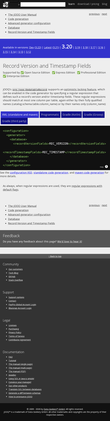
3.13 (20, 52)
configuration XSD (21, 172)
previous (94, 14)
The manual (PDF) (17, 371)
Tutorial (12, 360)
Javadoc (12, 375)
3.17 (93, 47)
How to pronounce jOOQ (20, 396)
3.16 (100, 47)
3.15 (5, 52)
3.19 (77, 47)
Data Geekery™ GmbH (54, 409)
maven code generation (89, 172)
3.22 (37, 47)
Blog (104, 4)
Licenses (13, 325)
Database (14, 27)
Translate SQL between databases (25, 389)
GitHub (12, 276)
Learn (71, 4)
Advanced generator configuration (29, 23)
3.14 (13, 52)
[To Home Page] (6, 7)
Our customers (16, 269)
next (104, 14)
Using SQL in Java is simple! (21, 378)
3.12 (28, 52)
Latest (48, 47)
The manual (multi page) (20, 367)
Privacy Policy (15, 332)
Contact (12, 300)
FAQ (11, 357)
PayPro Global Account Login (22, 304)
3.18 (85, 47)
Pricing (88, 4)
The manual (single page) (21, 364)
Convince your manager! (20, 382)
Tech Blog (13, 273)
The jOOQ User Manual (22, 14)
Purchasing (14, 328)
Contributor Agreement (20, 339)
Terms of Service (16, 336)
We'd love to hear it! (69, 241)
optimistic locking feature (80, 89)
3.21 (55, 47)
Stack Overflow (16, 280)
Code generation (18, 19)
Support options (16, 297)
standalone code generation (51, 172)
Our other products (18, 385)
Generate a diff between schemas (25, 393)
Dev (31, 47)
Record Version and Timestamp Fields (31, 32)
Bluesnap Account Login (20, 308)
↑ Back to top (55, 256)
